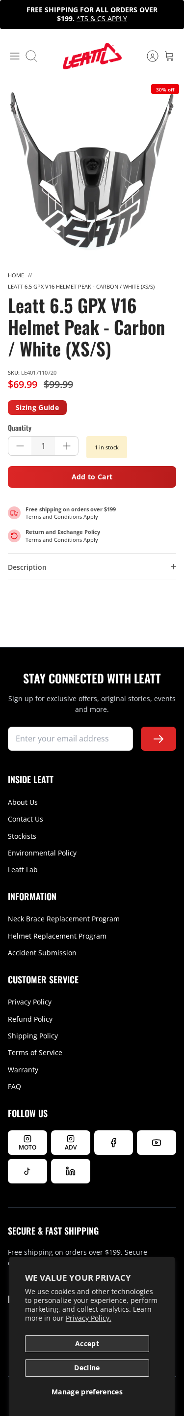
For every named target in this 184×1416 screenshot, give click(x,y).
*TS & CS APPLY (102, 18)
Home (16, 275)
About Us (23, 802)
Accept (87, 1343)
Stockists (22, 836)
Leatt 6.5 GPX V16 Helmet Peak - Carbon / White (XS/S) (81, 286)
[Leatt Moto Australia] (92, 56)
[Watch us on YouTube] (156, 1142)
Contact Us (25, 819)
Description (27, 567)
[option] (92, 171)
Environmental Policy (42, 852)
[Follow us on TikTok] (27, 1171)
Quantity (19, 428)
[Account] (147, 56)
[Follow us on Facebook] (113, 1142)
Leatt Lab (23, 869)
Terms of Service (35, 1052)
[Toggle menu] (15, 56)
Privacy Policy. (88, 1318)
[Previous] (12, 14)
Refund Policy (30, 1019)
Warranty (23, 1069)
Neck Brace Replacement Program (64, 918)
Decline (87, 1367)
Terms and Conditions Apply (62, 516)
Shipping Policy (33, 1035)
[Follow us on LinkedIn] (70, 1171)
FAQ (14, 1086)
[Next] (171, 14)
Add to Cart (92, 476)
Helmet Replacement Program (57, 936)
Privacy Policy (30, 1001)
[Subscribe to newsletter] (158, 739)
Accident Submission (42, 952)
